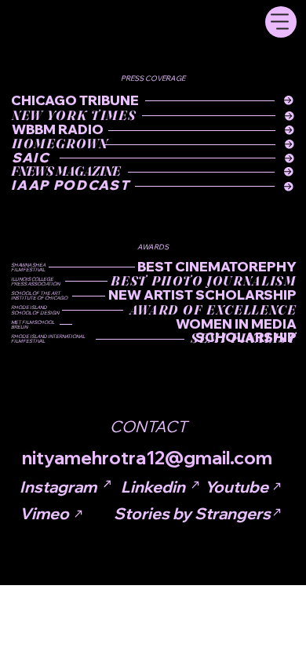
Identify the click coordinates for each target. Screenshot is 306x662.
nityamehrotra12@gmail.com (147, 457)
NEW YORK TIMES (74, 115)
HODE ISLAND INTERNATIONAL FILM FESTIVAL (48, 338)
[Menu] (281, 22)
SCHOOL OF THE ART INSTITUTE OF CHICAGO (39, 295)
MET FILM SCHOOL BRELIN (32, 324)
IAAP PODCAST (70, 184)
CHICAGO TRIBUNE (75, 100)
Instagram (58, 487)
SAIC (31, 157)
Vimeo (44, 513)
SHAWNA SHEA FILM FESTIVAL (28, 267)
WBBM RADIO (58, 129)
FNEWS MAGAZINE (65, 171)
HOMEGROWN (60, 143)
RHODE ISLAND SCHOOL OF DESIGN (35, 309)
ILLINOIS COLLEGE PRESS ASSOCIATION (35, 281)
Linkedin (153, 487)
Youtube (236, 487)
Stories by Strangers (192, 513)
